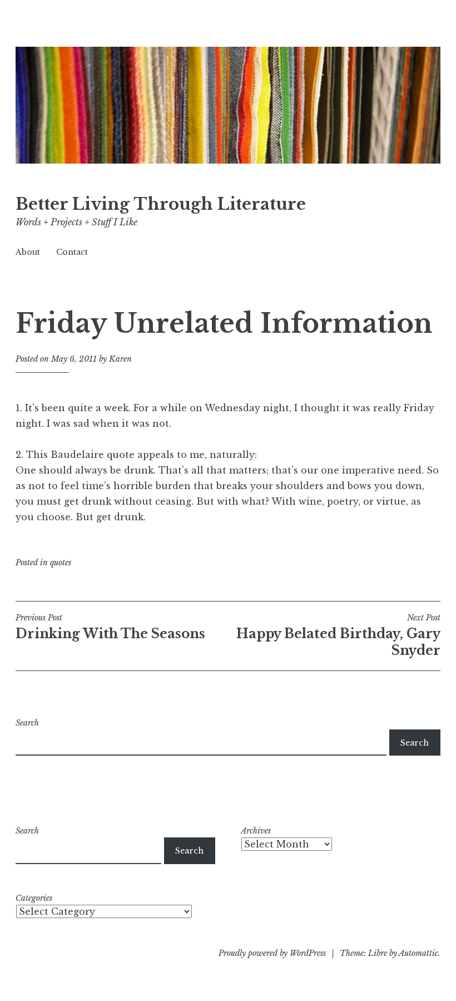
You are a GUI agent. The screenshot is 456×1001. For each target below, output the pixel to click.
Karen (120, 359)
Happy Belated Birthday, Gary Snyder (338, 635)
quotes (60, 563)
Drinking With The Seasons (110, 627)
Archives (256, 831)
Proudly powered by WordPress (272, 953)
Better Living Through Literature (161, 204)
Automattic (418, 953)
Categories (34, 898)
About (28, 252)
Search (27, 723)
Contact (72, 252)
